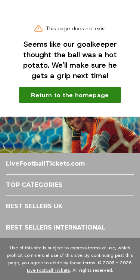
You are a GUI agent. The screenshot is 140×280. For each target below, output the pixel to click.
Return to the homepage (70, 95)
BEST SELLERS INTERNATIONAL (55, 227)
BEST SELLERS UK (34, 206)
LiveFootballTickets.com (45, 163)
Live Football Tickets (48, 270)
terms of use (101, 248)
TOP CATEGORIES (34, 184)
